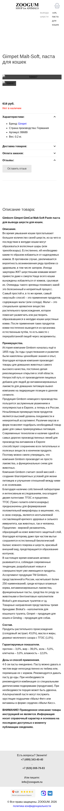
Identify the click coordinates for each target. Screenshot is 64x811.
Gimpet (22, 123)
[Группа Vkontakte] (50, 793)
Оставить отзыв (17, 168)
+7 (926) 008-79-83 (33, 768)
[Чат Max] (43, 793)
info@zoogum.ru (32, 782)
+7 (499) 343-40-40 (32, 759)
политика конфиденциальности (32, 806)
